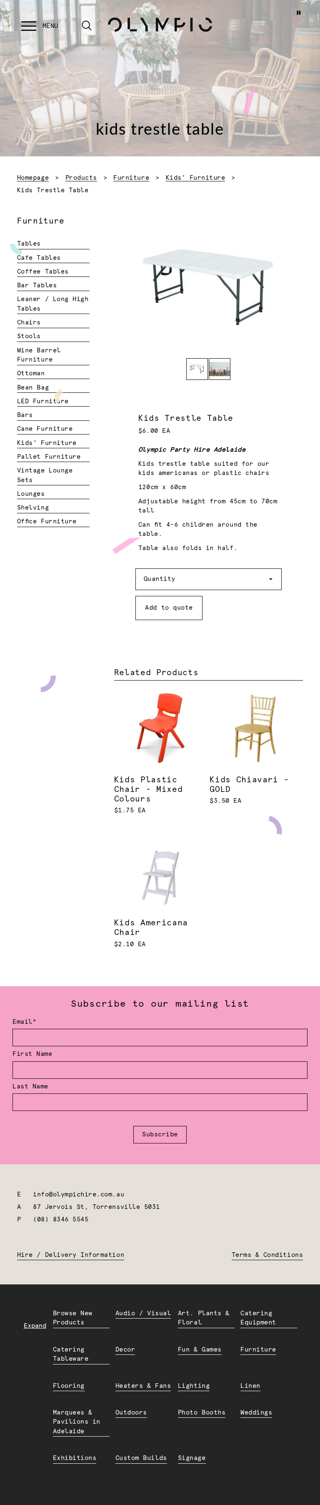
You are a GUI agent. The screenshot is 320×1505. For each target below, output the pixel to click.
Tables (29, 244)
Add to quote (168, 608)
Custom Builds (141, 1458)
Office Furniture (47, 521)
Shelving (33, 508)
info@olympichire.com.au (78, 1194)
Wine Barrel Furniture (39, 355)
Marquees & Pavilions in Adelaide (76, 1422)
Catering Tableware (71, 1354)
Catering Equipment (258, 1318)
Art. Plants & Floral (204, 1318)
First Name (32, 1054)
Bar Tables (37, 285)
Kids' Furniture (195, 178)
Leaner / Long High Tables (52, 304)
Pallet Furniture (48, 457)
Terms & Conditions (267, 1255)
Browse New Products (72, 1318)
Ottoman (31, 373)
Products (81, 178)
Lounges (31, 494)
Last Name (30, 1086)
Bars (25, 415)
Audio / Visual (143, 1313)
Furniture (131, 178)
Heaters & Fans (143, 1386)
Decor (125, 1350)
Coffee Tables (43, 272)
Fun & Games (200, 1350)
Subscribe (160, 1134)
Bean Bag (33, 387)
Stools (29, 336)
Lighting (194, 1386)
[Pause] (298, 12)
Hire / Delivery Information (70, 1255)
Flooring (69, 1386)
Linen (250, 1386)
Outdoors (131, 1413)
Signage (192, 1458)
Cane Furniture (44, 429)
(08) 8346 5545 (60, 1219)
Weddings (256, 1413)
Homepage (33, 178)
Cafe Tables (39, 258)
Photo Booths (201, 1413)
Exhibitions (75, 1458)
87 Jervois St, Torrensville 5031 (96, 1207)
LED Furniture (43, 401)
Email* (24, 1022)
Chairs (29, 322)
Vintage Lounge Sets (44, 475)
